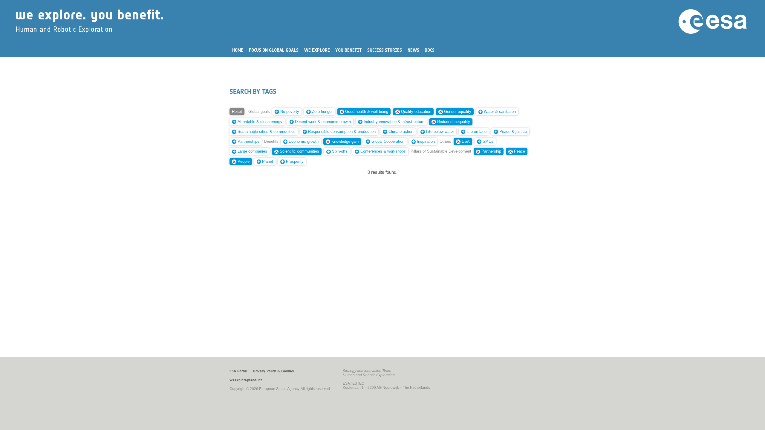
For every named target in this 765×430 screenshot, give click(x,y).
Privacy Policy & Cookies (273, 371)
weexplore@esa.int (246, 380)
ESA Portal (238, 371)
